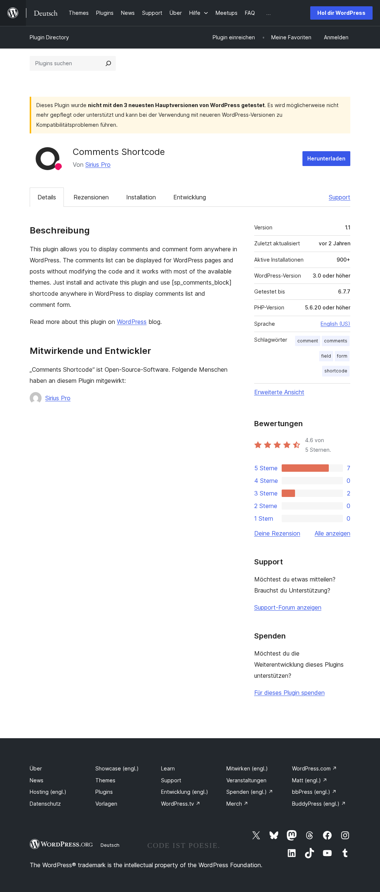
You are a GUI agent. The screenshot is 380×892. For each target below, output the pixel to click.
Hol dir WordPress (341, 13)
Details (46, 197)
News (36, 780)
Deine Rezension (277, 533)
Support (339, 197)
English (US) (335, 324)
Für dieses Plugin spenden (289, 692)
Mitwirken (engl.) (247, 768)
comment (307, 341)
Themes (105, 780)
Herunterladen (326, 158)
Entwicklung (189, 197)
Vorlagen (106, 803)
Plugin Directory (49, 37)
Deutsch (110, 845)
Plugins (104, 792)
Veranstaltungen (246, 780)
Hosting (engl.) (48, 792)
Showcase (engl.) (117, 768)
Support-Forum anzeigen (287, 607)
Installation (141, 197)
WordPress (132, 321)
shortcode (335, 371)
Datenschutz (45, 803)
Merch (237, 803)
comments (335, 341)
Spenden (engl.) (249, 792)
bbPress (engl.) (314, 792)
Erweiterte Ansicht (279, 392)
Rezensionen (91, 197)
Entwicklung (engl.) (184, 792)
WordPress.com (314, 768)
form (342, 356)
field (326, 356)
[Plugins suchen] (108, 63)
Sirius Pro (98, 164)
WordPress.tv (180, 803)
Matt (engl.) (309, 780)
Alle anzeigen (332, 533)
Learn (168, 768)
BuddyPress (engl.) (319, 803)
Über (36, 768)
